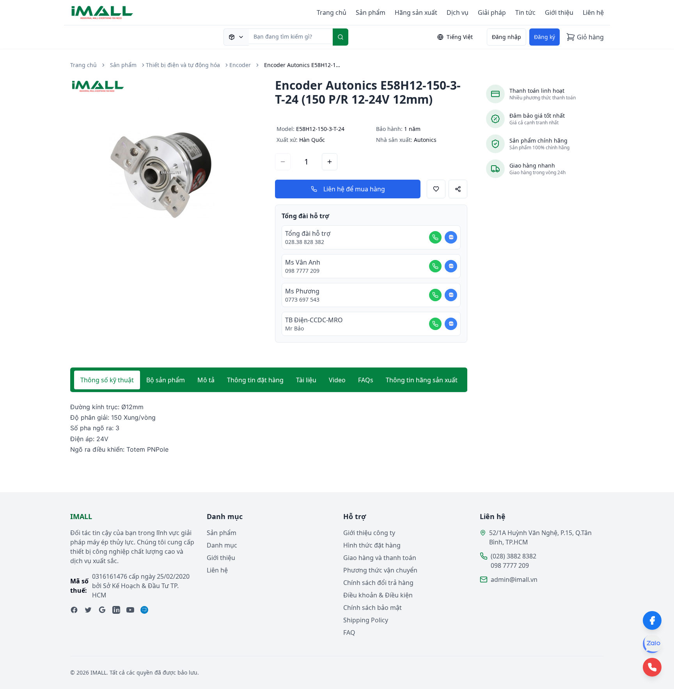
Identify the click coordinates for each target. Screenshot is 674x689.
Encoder (240, 65)
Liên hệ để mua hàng (354, 189)
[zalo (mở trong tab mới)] (144, 610)
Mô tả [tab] (206, 380)
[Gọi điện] (435, 237)
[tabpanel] (268, 428)
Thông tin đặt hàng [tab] (255, 380)
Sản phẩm (370, 12)
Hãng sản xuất (416, 12)
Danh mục (222, 545)
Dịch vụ (457, 12)
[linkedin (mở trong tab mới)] (116, 610)
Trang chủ (331, 12)
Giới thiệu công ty (369, 532)
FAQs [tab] (365, 380)
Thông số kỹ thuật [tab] (107, 380)
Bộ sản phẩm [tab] (165, 380)
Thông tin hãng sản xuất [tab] (422, 380)
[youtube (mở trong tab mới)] (130, 610)
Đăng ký (544, 37)
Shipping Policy (365, 620)
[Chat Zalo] (451, 237)
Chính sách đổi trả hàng (378, 582)
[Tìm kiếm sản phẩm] (236, 37)
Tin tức (525, 12)
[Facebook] (652, 620)
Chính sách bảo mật (372, 607)
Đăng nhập (506, 37)
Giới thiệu (559, 12)
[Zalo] (652, 643)
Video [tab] (337, 380)
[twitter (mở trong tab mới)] (88, 610)
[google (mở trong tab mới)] (102, 610)
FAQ (349, 632)
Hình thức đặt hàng (372, 545)
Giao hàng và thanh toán (379, 557)
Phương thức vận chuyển (380, 570)
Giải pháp (492, 12)
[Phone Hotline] (652, 667)
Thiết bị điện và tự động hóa (183, 65)
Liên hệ (593, 12)
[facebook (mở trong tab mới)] (74, 610)
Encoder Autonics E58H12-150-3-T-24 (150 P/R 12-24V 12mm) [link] (303, 65)
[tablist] (268, 379)
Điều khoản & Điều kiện (378, 595)
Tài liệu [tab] (306, 380)
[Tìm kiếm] (340, 37)
